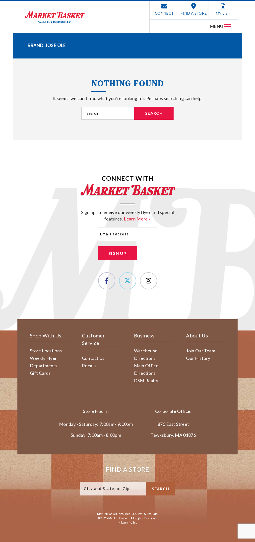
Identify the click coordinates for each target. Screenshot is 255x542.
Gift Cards (40, 373)
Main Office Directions (146, 369)
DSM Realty (146, 380)
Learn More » (137, 218)
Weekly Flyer (43, 358)
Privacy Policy (127, 522)
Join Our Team (200, 350)
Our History (198, 358)
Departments (43, 365)
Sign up (117, 253)
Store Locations (46, 350)
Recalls (89, 365)
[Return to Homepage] (54, 17)
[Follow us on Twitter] (127, 280)
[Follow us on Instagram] (148, 280)
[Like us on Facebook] (106, 280)
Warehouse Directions (145, 354)
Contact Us (93, 358)
